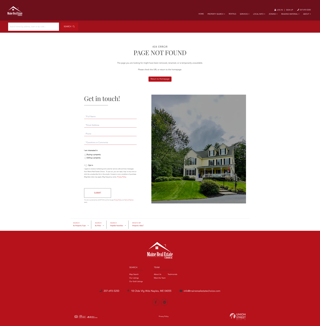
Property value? (138, 226)
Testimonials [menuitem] (172, 274)
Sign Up (289, 10)
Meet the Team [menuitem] (160, 278)
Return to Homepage (159, 79)
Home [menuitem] (201, 14)
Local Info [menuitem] (258, 14)
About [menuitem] (306, 14)
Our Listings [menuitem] (134, 278)
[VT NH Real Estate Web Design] (238, 316)
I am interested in (91, 150)
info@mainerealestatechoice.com (202, 291)
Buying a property (94, 155)
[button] (69, 27)
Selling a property (94, 158)
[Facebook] (155, 302)
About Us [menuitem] (157, 274)
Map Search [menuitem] (134, 274)
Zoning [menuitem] (272, 14)
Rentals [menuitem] (232, 14)
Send (97, 193)
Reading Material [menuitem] (289, 14)
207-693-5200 (305, 10)
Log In (279, 10)
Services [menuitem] (244, 14)
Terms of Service (129, 200)
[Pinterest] (164, 302)
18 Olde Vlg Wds (150, 291)
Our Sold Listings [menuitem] (136, 281)
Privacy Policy (121, 177)
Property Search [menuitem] (215, 14)
